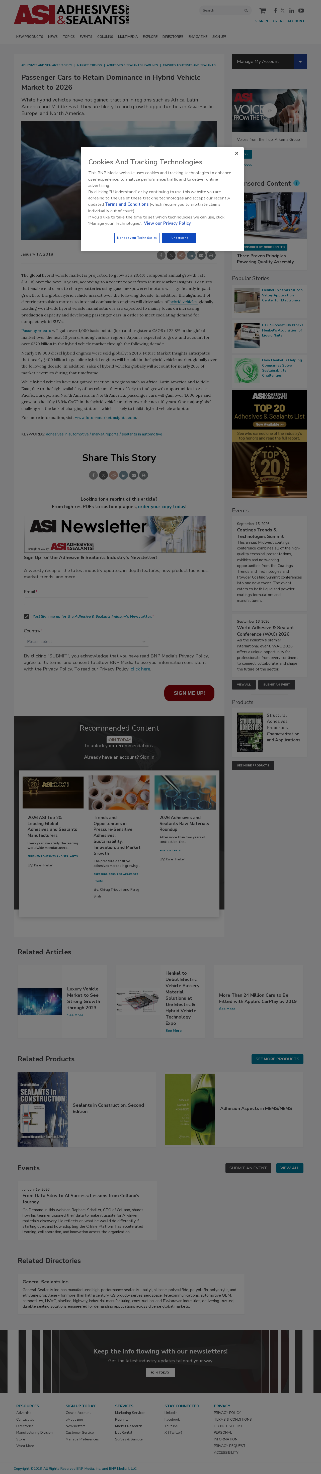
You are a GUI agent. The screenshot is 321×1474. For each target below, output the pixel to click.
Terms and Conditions (127, 204)
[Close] (236, 153)
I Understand (179, 238)
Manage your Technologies (137, 238)
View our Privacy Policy (167, 223)
